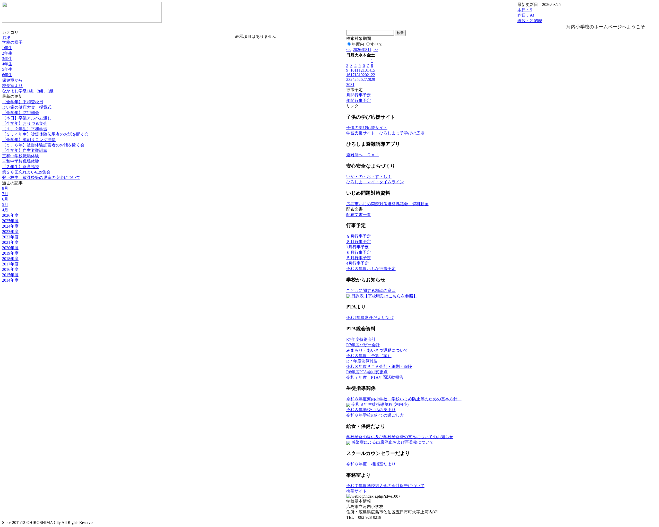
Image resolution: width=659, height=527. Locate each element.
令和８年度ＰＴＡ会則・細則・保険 (379, 366)
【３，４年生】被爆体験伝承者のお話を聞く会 (45, 134)
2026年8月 (362, 49)
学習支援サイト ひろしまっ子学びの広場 (385, 133)
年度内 (358, 44)
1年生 (7, 48)
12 (361, 70)
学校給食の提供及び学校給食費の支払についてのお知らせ (399, 437)
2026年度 (10, 215)
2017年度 (10, 264)
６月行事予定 (358, 252)
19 (361, 75)
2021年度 (10, 242)
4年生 (7, 64)
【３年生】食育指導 (20, 167)
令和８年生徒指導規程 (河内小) (379, 404)
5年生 (7, 69)
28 (369, 79)
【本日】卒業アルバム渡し (26, 118)
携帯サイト (356, 491)
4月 (5, 210)
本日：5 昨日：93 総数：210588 (529, 15)
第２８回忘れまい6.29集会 (26, 172)
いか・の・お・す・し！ (369, 176)
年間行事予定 (358, 100)
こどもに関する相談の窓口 (371, 290)
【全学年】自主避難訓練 (24, 150)
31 (352, 84)
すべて (376, 44)
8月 (5, 188)
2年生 (7, 53)
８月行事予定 (358, 241)
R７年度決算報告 (362, 361)
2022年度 (10, 237)
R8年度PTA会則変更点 (367, 372)
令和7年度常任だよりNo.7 (370, 317)
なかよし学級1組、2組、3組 (28, 91)
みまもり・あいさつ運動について (377, 350)
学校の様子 (12, 42)
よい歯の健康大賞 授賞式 (26, 107)
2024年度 (10, 226)
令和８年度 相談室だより (371, 464)
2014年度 (10, 280)
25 (356, 79)
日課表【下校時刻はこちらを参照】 (383, 296)
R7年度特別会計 (361, 339)
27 (365, 79)
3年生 (7, 58)
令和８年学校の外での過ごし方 (375, 415)
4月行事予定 (357, 263)
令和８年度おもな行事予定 (371, 268)
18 (356, 75)
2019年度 (10, 253)
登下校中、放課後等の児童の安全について (41, 177)
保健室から (12, 80)
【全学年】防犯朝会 (20, 112)
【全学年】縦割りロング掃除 (29, 139)
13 (365, 70)
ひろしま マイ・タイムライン (375, 182)
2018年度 (10, 258)
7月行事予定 (357, 247)
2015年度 (10, 275)
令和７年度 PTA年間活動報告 (374, 377)
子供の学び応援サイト (366, 127)
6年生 (7, 75)
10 (352, 70)
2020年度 (10, 248)
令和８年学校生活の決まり (371, 410)
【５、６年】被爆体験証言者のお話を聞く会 (43, 145)
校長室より (12, 85)
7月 (5, 194)
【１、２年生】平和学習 (24, 129)
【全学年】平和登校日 (22, 102)
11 (356, 70)
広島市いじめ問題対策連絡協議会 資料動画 (387, 204)
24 (352, 79)
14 (369, 70)
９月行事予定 (358, 236)
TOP (6, 37)
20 (365, 75)
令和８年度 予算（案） (369, 355)
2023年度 (10, 231)
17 (352, 75)
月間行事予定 (358, 95)
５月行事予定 (358, 258)
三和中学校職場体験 (20, 156)
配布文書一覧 (358, 214)
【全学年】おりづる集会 (24, 123)
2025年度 (10, 221)
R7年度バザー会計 (363, 345)
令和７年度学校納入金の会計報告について (385, 485)
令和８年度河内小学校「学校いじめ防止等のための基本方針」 (404, 399)
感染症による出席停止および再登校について (392, 442)
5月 (5, 204)
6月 (5, 199)
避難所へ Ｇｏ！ (362, 155)
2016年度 (10, 269)
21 (369, 75)
